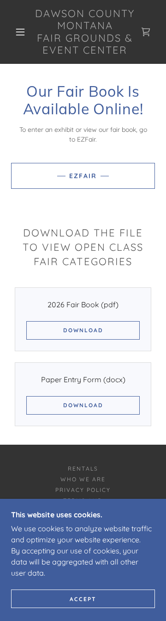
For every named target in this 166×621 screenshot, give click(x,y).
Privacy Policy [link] (83, 489)
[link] (85, 31)
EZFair (83, 176)
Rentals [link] (83, 468)
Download (83, 330)
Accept (83, 599)
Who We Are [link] (83, 479)
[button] (20, 32)
